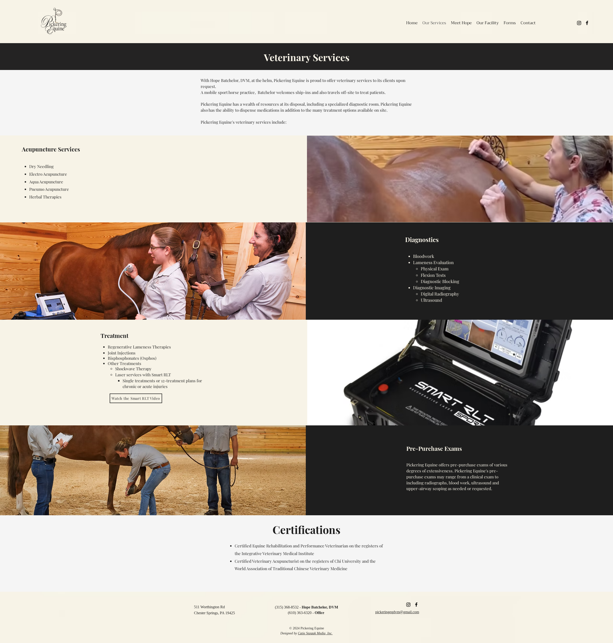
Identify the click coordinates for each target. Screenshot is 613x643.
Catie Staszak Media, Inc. (315, 633)
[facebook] (587, 23)
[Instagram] (579, 23)
